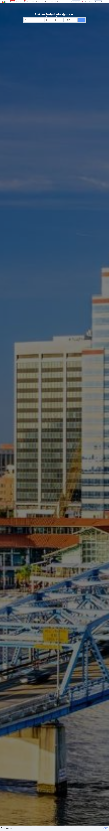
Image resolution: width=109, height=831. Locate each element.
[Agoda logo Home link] (4, 2)
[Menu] (106, 1)
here (62, 829)
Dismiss (106, 828)
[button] (82, 1)
